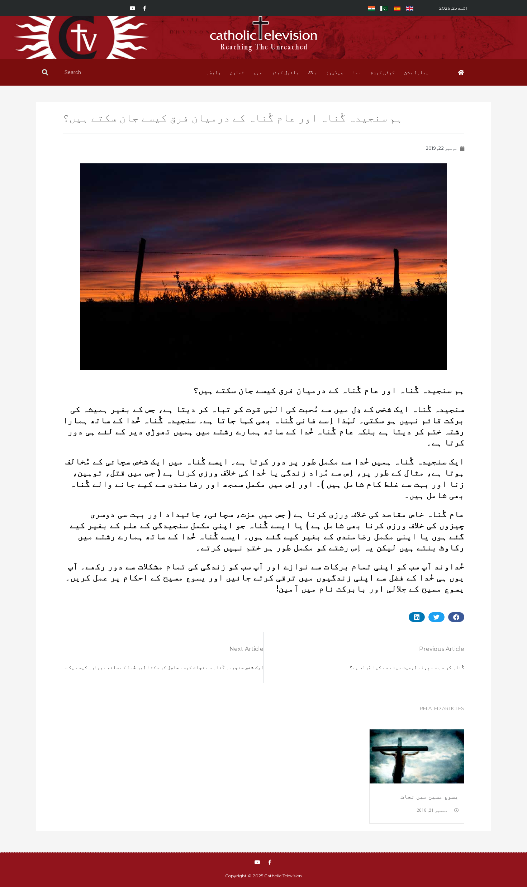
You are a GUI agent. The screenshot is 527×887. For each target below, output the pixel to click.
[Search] (45, 72)
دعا (356, 72)
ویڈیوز (334, 72)
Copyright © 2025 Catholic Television (263, 875)
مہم (257, 72)
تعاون (237, 72)
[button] (456, 617)
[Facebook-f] (144, 8)
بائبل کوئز (285, 72)
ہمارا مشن (416, 72)
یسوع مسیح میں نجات (429, 796)
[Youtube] (132, 8)
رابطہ (213, 72)
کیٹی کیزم (382, 72)
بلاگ (312, 72)
